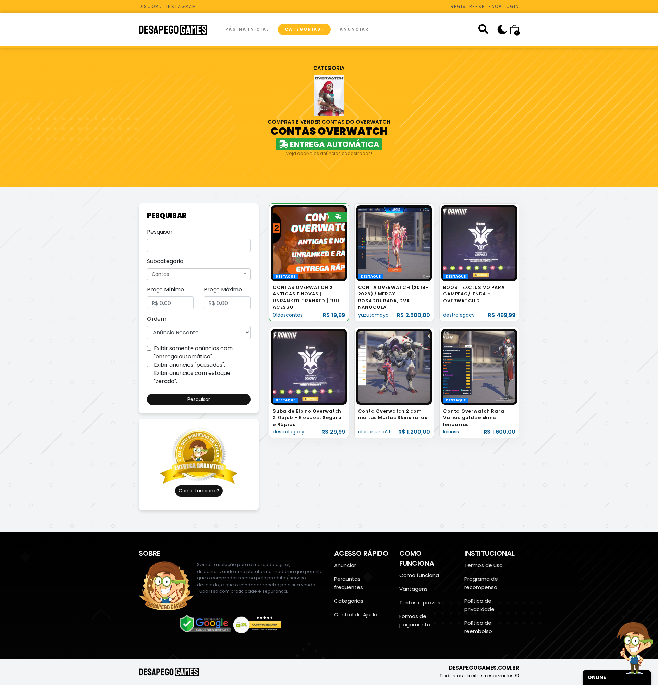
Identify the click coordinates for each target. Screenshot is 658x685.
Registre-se (468, 6)
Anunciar (354, 29)
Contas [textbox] (160, 274)
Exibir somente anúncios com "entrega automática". (193, 352)
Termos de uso (483, 565)
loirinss (451, 431)
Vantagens (413, 588)
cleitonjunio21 (374, 431)
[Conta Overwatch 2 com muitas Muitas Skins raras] (394, 366)
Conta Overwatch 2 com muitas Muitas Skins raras (392, 414)
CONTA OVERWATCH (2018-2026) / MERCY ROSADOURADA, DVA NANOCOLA (393, 297)
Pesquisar (160, 232)
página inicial (247, 29)
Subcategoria (165, 261)
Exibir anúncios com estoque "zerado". (192, 377)
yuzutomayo (373, 314)
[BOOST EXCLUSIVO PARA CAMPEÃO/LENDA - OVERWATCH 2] (479, 243)
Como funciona (419, 575)
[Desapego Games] (177, 30)
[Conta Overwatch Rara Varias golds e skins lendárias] (479, 366)
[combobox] (199, 274)
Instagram (181, 6)
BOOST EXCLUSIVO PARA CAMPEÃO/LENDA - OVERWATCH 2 (473, 294)
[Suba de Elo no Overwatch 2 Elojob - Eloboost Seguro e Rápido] (309, 366)
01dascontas (288, 314)
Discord (150, 6)
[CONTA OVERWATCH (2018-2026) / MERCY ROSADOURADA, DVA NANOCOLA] (394, 243)
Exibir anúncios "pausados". (189, 365)
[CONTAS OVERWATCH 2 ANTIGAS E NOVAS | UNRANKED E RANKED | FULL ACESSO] (309, 243)
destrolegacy (459, 314)
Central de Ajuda (355, 614)
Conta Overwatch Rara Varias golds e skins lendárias (473, 418)
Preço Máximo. (223, 289)
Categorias (303, 29)
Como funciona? (199, 490)
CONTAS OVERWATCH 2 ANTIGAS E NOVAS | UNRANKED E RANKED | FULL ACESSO (306, 297)
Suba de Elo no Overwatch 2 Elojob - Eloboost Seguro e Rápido (307, 418)
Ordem (156, 319)
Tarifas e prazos (419, 602)
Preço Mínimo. (166, 289)
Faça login (504, 6)
